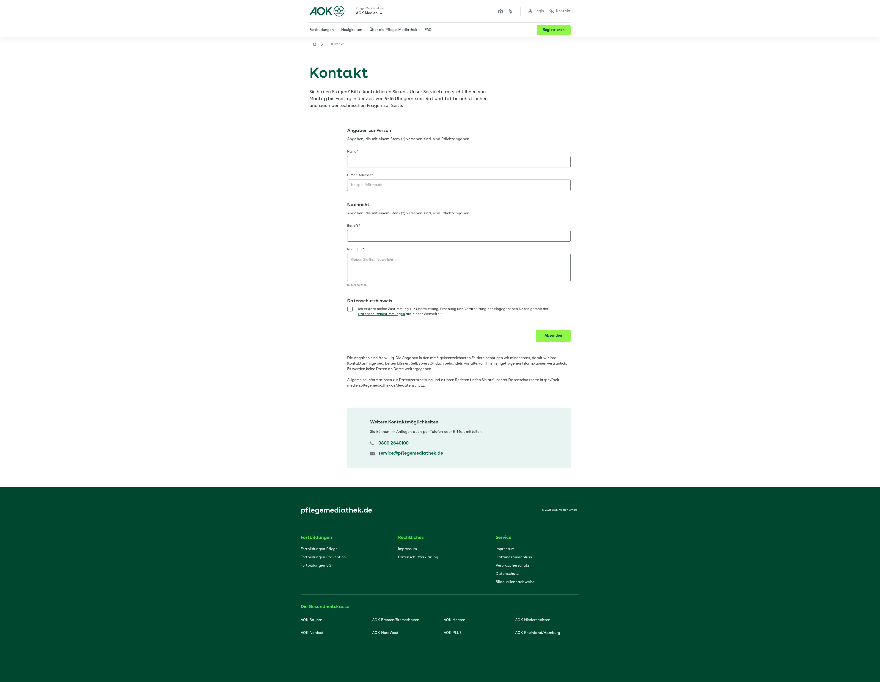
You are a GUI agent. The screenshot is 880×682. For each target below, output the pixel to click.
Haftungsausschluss (514, 557)
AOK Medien (367, 13)
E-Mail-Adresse (360, 175)
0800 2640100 (393, 443)
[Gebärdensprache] (510, 11)
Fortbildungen (321, 30)
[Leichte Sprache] (500, 11)
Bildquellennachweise (515, 582)
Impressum (407, 549)
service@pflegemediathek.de (410, 453)
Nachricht (355, 249)
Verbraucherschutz (512, 565)
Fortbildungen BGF (317, 565)
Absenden (553, 336)
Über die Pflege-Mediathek (393, 30)
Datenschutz (507, 574)
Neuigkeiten (351, 30)
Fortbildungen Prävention (323, 557)
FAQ (428, 30)
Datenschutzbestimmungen (381, 314)
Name (352, 151)
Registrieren (554, 30)
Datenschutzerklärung (418, 557)
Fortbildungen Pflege (319, 549)
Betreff (353, 225)
